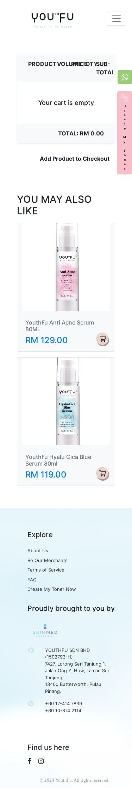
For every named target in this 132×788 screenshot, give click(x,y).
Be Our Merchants (47, 560)
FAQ (32, 579)
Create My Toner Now (51, 589)
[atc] (102, 339)
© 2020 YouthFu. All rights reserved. (74, 780)
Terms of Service (45, 570)
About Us (37, 550)
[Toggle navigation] (116, 19)
